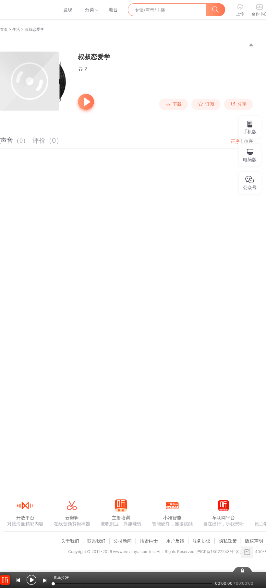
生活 (16, 29)
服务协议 (201, 541)
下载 (177, 104)
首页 (4, 29)
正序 (235, 141)
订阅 (209, 104)
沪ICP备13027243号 (215, 551)
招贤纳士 (149, 541)
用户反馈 (175, 541)
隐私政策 (228, 541)
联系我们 (96, 541)
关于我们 (70, 541)
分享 (242, 104)
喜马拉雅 (25, 9)
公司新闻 (123, 541)
